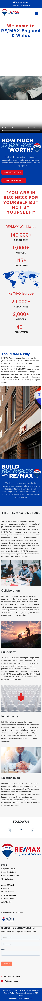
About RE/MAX (7, 885)
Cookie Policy (9, 993)
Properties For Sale (8, 869)
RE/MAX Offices (7, 899)
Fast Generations (26, 998)
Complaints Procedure (24, 993)
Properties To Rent (8, 872)
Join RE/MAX (6, 902)
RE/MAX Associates (9, 895)
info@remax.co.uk (22, 2)
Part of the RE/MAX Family (12, 913)
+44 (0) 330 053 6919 (21, 5)
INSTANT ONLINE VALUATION (14, 180)
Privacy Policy (32, 990)
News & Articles (7, 892)
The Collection (7, 879)
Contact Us (5, 888)
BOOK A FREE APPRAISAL (12, 172)
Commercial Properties (10, 875)
